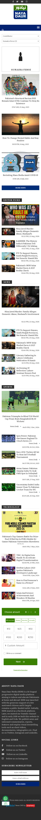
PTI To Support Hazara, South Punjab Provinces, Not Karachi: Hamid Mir (27, 255)
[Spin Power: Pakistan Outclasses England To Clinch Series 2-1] (8, 438)
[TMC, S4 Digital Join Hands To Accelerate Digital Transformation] (8, 558)
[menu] (38, 27)
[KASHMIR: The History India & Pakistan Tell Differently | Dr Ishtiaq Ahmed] (8, 244)
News (6, 282)
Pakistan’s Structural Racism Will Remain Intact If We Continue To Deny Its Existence (20, 101)
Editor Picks (11, 200)
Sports (7, 387)
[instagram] (26, 1)
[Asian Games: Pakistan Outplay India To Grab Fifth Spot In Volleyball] (8, 471)
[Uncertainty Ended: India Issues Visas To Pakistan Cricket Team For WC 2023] (8, 487)
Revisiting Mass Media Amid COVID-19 (20, 175)
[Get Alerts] (5, 798)
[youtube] (22, 1)
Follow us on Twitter (15, 750)
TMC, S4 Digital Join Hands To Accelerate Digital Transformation (27, 557)
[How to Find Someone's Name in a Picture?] (8, 583)
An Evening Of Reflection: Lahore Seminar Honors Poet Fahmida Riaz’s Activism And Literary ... (27, 373)
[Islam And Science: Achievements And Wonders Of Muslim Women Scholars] (8, 595)
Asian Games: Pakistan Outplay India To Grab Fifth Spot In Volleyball (26, 471)
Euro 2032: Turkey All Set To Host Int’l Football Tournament (27, 454)
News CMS (19, 805)
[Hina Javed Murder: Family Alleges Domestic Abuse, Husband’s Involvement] (8, 231)
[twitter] (17, 1)
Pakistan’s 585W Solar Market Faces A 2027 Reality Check (26, 268)
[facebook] (13, 1)
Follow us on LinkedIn (17, 754)
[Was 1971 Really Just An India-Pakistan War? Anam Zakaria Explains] (20, 215)
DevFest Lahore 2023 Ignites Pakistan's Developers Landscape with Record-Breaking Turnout (26, 573)
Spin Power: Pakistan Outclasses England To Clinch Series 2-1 (26, 438)
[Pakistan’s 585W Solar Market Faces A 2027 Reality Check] (8, 268)
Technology (11, 507)
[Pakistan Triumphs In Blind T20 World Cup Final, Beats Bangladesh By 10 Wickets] (20, 401)
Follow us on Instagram (17, 758)
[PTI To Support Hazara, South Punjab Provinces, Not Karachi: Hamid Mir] (8, 256)
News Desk (14, 426)
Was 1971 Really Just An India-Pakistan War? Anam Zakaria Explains (20, 220)
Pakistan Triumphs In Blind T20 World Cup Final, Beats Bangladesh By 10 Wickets (20, 419)
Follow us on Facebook (16, 745)
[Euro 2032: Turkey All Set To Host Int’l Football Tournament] (8, 455)
